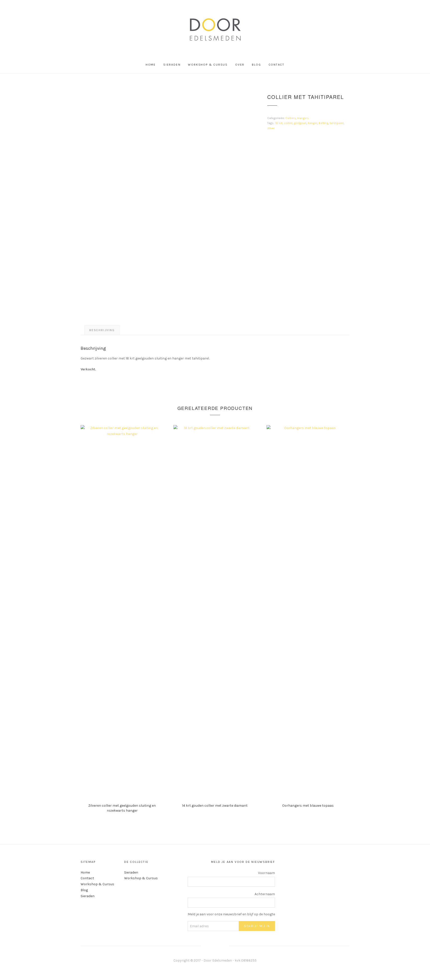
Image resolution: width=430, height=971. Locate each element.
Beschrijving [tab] (102, 330)
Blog (256, 64)
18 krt (278, 123)
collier (288, 123)
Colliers (290, 118)
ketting (323, 123)
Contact (277, 64)
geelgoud (300, 123)
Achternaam (265, 894)
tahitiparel (337, 123)
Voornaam (266, 873)
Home (151, 64)
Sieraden (171, 64)
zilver (270, 128)
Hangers (303, 118)
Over (239, 64)
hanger (312, 123)
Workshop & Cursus (208, 64)
